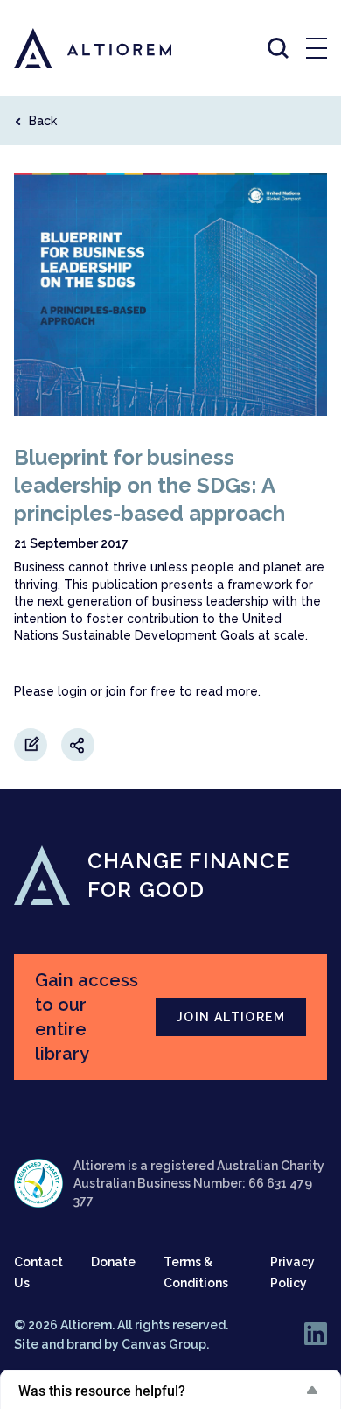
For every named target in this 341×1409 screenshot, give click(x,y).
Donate (113, 1262)
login (72, 691)
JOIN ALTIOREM (231, 1017)
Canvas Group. (165, 1344)
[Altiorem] (77, 48)
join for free (141, 691)
